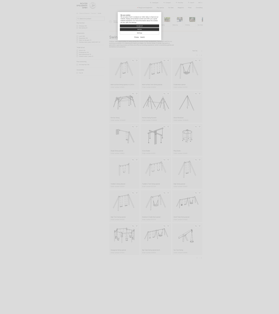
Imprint (142, 37)
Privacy (136, 37)
